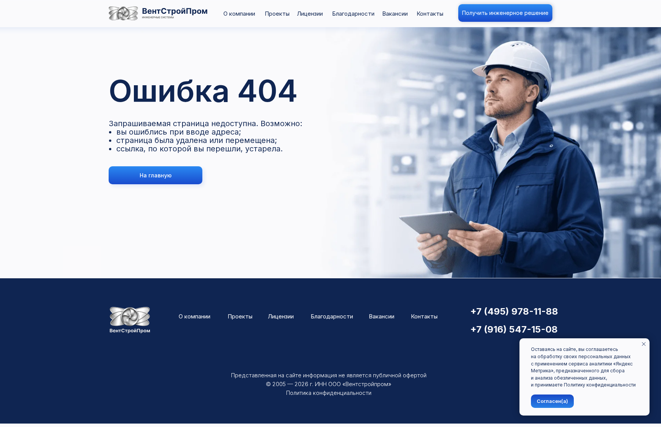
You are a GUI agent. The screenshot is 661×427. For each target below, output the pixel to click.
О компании (239, 13)
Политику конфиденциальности (600, 385)
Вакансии (395, 13)
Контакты (430, 13)
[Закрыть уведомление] (644, 344)
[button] (505, 13)
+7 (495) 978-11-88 (514, 311)
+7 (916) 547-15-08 (514, 329)
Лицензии (310, 13)
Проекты (277, 13)
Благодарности (353, 13)
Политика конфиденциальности (328, 392)
